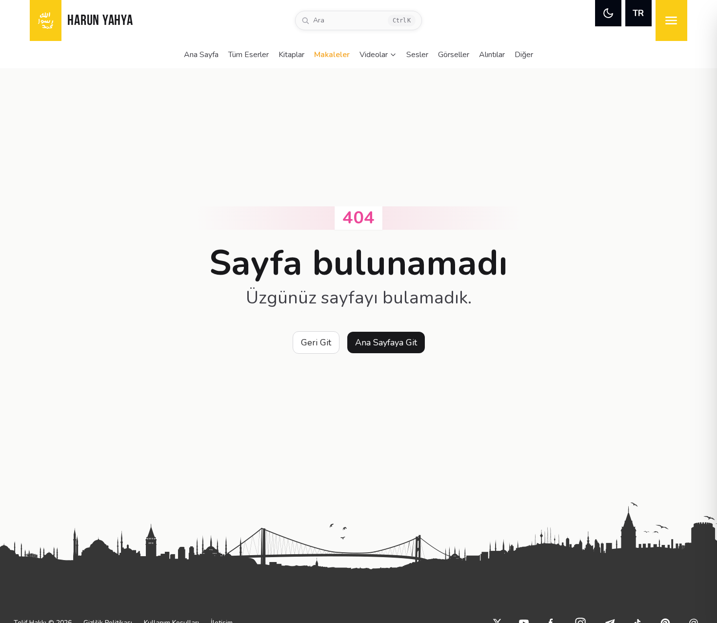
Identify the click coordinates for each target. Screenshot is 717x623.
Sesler (417, 54)
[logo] (45, 20)
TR (638, 13)
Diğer (524, 54)
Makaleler (332, 54)
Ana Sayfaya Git (386, 342)
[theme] (608, 13)
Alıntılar (492, 54)
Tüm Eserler (248, 54)
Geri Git (316, 342)
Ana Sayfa (201, 54)
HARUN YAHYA (100, 21)
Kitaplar (291, 54)
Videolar (373, 54)
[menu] (671, 20)
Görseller (453, 54)
